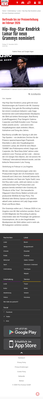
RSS (7, 321)
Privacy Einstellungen (21, 367)
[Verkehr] (22, 2)
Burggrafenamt (28, 246)
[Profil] (35, 2)
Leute (19, 11)
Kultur (5, 288)
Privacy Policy (21, 362)
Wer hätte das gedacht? (10, 302)
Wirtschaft (6, 260)
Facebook (9, 312)
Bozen (26, 242)
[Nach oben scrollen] (21, 353)
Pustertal (26, 255)
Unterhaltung (12, 11)
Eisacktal (26, 251)
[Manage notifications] (37, 394)
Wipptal (26, 273)
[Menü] (40, 2)
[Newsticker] (17, 2)
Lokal (5, 242)
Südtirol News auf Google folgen (23, 51)
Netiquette (21, 376)
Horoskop (27, 297)
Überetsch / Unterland (30, 264)
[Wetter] (29, 2)
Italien (5, 246)
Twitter (8, 316)
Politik (5, 255)
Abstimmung (7, 293)
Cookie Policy (21, 371)
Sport (5, 264)
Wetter (26, 288)
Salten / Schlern (29, 260)
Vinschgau (27, 269)
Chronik (5, 251)
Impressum (21, 358)
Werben (21, 381)
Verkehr (26, 293)
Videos (5, 297)
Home (4, 11)
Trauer (26, 284)
